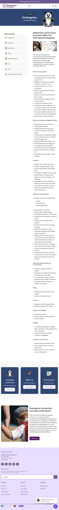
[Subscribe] (55, 477)
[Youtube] (10, 464)
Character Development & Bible (15, 74)
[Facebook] (2, 464)
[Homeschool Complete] (11, 6)
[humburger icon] (29, 6)
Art (8, 63)
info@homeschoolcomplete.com (9, 454)
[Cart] (56, 6)
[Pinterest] (17, 464)
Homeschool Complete (6, 451)
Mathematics (11, 43)
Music (9, 69)
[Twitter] (13, 464)
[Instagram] (6, 464)
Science (9, 53)
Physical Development (13, 58)
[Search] (53, 6)
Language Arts (11, 37)
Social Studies (11, 48)
